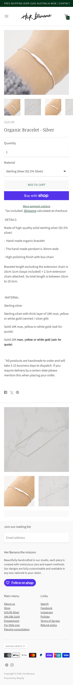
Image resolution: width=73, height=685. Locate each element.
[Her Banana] (36, 16)
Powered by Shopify (14, 678)
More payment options (36, 206)
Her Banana (28, 673)
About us (9, 604)
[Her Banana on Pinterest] (6, 665)
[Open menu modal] (6, 16)
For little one (12, 625)
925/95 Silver (11, 612)
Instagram (47, 612)
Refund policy (49, 625)
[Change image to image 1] (12, 107)
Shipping (30, 211)
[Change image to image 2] (33, 107)
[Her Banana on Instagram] (12, 665)
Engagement (11, 621)
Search (45, 604)
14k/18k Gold (12, 616)
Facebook (46, 608)
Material (9, 162)
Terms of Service (50, 621)
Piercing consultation (17, 629)
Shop (7, 608)
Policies (45, 616)
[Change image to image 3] (53, 107)
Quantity (10, 143)
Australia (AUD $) (14, 646)
